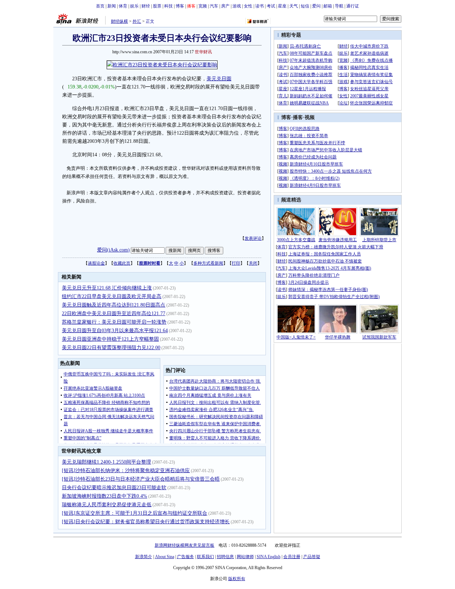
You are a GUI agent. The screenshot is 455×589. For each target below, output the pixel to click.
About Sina (164, 556)
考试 (271, 6)
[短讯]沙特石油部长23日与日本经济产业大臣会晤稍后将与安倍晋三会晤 (141, 479)
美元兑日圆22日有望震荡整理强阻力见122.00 (111, 347)
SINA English (268, 556)
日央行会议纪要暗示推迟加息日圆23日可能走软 (114, 487)
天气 (293, 6)
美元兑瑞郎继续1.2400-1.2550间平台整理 (106, 462)
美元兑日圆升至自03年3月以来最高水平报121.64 (115, 330)
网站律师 (245, 556)
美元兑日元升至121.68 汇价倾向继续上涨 (107, 288)
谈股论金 (96, 263)
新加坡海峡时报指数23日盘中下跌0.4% (104, 496)
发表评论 (253, 238)
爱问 (316, 6)
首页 (100, 6)
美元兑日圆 (219, 78)
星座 (282, 6)
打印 (236, 263)
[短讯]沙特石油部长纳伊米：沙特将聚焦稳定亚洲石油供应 (126, 470)
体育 (123, 6)
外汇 (137, 21)
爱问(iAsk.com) (113, 250)
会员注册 (291, 556)
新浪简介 (143, 556)
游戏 (236, 6)
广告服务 (185, 556)
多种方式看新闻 (208, 263)
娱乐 (134, 6)
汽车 (214, 6)
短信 (305, 6)
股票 (157, 6)
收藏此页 (121, 263)
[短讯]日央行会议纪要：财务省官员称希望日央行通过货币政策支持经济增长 (146, 521)
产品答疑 (311, 556)
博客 (180, 6)
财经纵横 (119, 21)
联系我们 (205, 556)
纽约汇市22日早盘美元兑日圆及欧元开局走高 (111, 296)
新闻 (111, 6)
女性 (248, 6)
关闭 (253, 263)
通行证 (352, 6)
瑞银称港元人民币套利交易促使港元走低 (106, 504)
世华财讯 (203, 51)
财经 (145, 6)
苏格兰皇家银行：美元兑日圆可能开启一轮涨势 (114, 322)
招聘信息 (225, 556)
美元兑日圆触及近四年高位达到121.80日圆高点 (113, 305)
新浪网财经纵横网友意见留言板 (184, 545)
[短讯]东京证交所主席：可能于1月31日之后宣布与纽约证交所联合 (134, 513)
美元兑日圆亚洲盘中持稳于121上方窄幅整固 (110, 339)
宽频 (202, 6)
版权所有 (236, 578)
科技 (168, 6)
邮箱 (327, 6)
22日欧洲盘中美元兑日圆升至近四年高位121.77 (113, 313)
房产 (225, 6)
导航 (339, 6)
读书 (259, 6)
